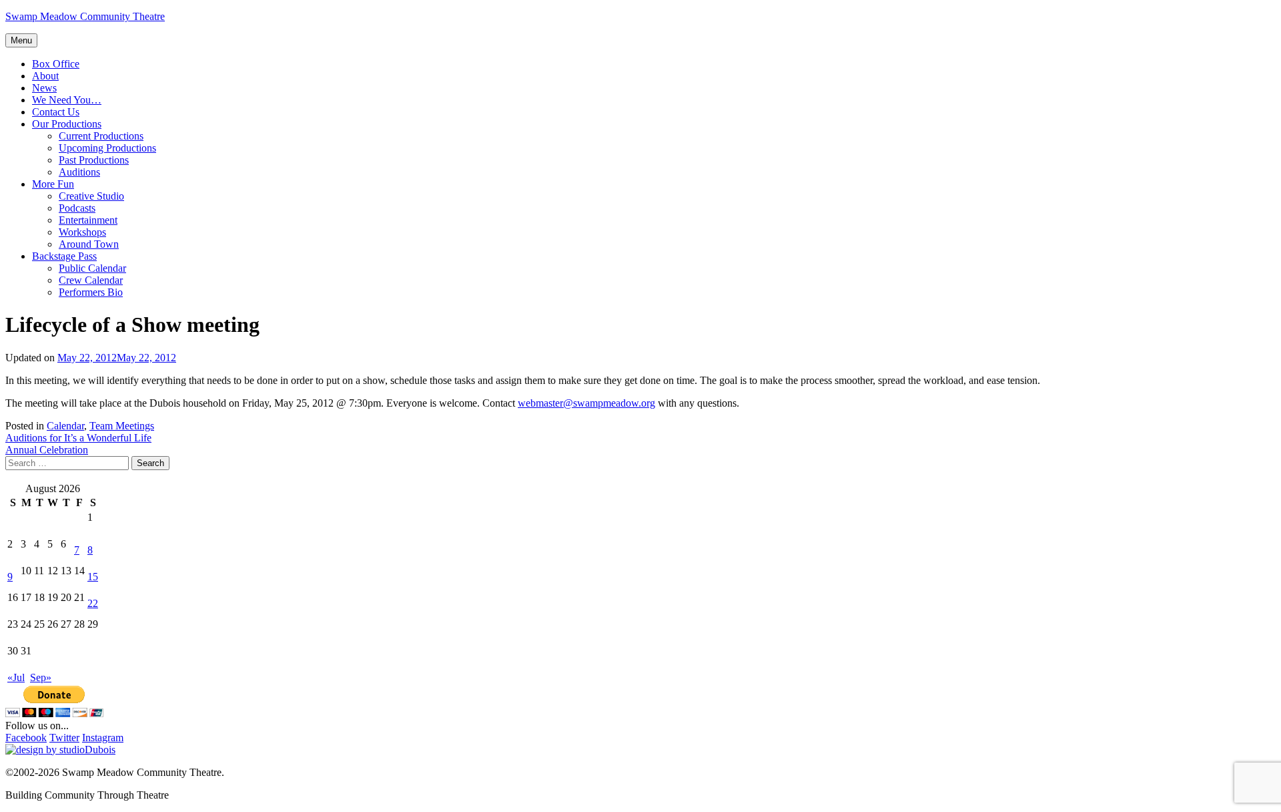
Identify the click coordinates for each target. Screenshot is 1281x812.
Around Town (89, 244)
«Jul (16, 677)
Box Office (55, 63)
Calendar (65, 425)
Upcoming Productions (107, 148)
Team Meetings (121, 425)
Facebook (26, 737)
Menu (21, 40)
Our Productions (66, 124)
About (45, 75)
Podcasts (77, 208)
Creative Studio (91, 196)
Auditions (79, 172)
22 (92, 603)
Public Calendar (92, 268)
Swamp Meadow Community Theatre (85, 16)
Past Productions (94, 160)
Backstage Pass (64, 256)
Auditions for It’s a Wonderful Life (78, 437)
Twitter (64, 737)
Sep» (40, 677)
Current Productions (101, 136)
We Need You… (66, 100)
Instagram (102, 737)
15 (92, 576)
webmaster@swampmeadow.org (586, 403)
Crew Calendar (91, 280)
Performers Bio (91, 292)
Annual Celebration (46, 449)
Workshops (82, 232)
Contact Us (55, 112)
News (44, 87)
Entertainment (88, 220)
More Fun (53, 184)
